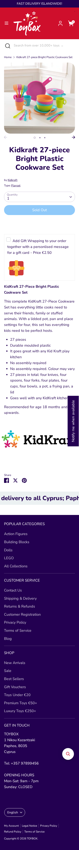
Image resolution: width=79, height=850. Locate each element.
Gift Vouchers (15, 687)
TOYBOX (32, 838)
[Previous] (5, 137)
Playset (15, 185)
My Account (11, 826)
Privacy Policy (15, 622)
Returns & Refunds (19, 606)
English (12, 812)
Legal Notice (29, 826)
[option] (39, 98)
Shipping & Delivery (20, 598)
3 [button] (44, 137)
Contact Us (13, 590)
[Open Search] (7, 45)
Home (8, 57)
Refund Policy (12, 832)
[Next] (73, 137)
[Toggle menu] (6, 23)
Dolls (8, 550)
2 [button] (40, 137)
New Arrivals (14, 662)
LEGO (9, 558)
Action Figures (16, 533)
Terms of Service (17, 630)
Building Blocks (16, 542)
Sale (7, 670)
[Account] (60, 22)
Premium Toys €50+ (20, 703)
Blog (8, 638)
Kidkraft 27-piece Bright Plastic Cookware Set (44, 57)
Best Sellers (14, 678)
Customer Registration (22, 614)
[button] (68, 754)
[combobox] (43, 45)
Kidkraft (12, 180)
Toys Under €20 (17, 694)
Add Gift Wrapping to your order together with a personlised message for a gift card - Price (38, 246)
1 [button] (35, 138)
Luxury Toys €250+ (20, 710)
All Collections (16, 566)
